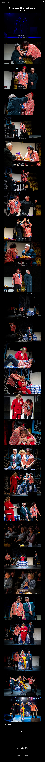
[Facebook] (21, 731)
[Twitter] (23, 731)
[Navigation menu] (43, 1)
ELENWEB (26, 751)
